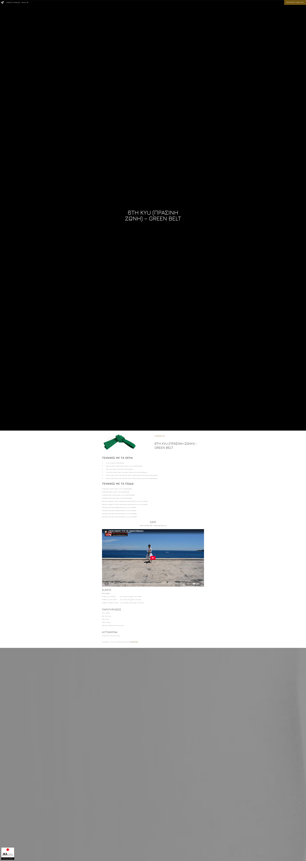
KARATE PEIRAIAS (13, 2)
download (134, 642)
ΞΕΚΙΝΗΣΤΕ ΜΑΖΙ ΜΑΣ (295, 2)
